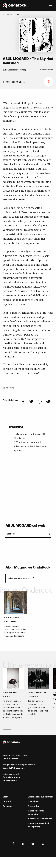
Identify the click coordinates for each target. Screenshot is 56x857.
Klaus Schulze (33, 286)
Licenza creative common (40, 797)
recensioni (8, 14)
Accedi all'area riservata (40, 819)
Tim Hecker (43, 291)
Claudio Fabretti (10, 758)
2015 (17, 14)
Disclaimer (33, 801)
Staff (5, 797)
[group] (13, 694)
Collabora (7, 806)
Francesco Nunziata (15, 82)
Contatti (7, 801)
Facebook (10, 534)
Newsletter (33, 806)
